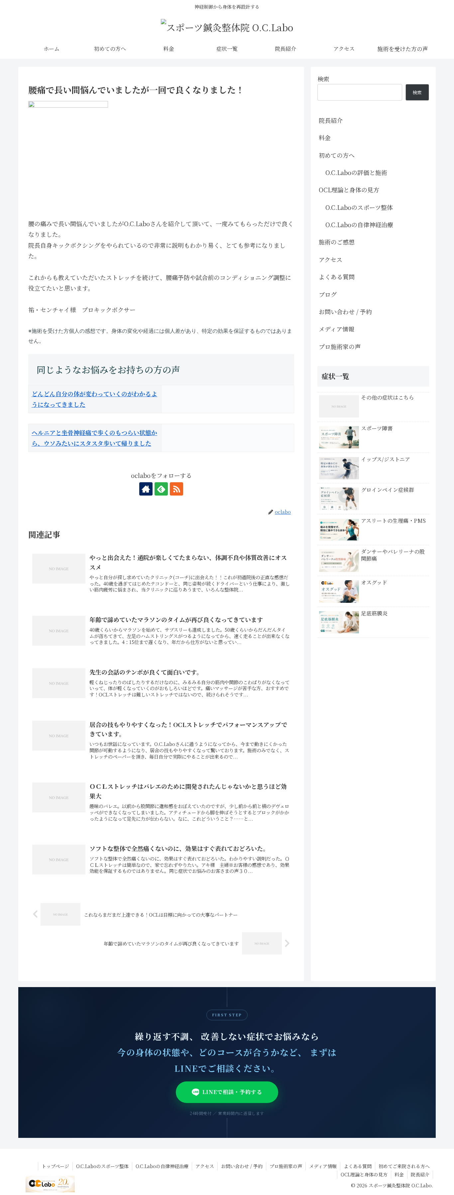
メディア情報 (336, 328)
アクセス (330, 259)
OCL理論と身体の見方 (349, 189)
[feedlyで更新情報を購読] (161, 489)
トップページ (55, 1166)
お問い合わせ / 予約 (345, 311)
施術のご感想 (337, 241)
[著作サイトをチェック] (146, 489)
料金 (325, 137)
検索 (323, 78)
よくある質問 (337, 276)
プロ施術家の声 (340, 346)
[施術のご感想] (402, 49)
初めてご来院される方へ (404, 1166)
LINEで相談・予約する (232, 1092)
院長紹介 (331, 120)
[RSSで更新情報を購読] (176, 489)
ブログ (328, 294)
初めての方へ (337, 155)
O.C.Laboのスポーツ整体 (359, 207)
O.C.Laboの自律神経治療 (359, 224)
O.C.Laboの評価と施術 (356, 172)
